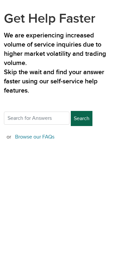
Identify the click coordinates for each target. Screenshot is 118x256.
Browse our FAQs (34, 137)
